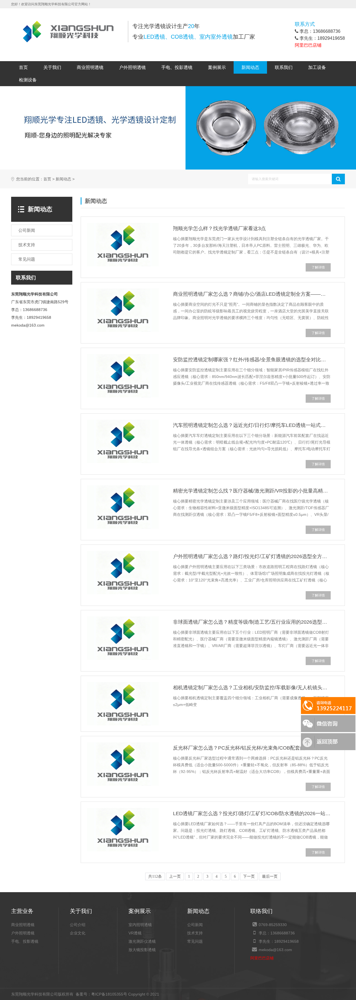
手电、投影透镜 (176, 67)
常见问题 (195, 941)
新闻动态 (250, 67)
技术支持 (195, 933)
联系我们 (284, 67)
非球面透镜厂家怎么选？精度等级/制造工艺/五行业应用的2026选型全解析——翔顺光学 (252, 622)
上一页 (175, 876)
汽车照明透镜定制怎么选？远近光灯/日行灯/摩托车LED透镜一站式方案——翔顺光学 (252, 425)
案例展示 (217, 67)
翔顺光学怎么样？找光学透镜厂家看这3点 (219, 228)
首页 (23, 67)
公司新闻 (195, 924)
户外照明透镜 (132, 67)
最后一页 (270, 876)
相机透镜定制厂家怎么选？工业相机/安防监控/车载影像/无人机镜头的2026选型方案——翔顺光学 (252, 687)
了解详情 (318, 267)
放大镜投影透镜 (142, 949)
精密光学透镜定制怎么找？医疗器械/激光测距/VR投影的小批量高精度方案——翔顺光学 (252, 491)
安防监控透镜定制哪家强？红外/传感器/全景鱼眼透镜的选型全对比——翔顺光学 (252, 359)
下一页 (249, 876)
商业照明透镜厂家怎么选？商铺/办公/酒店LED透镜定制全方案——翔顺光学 (252, 294)
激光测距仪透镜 (142, 941)
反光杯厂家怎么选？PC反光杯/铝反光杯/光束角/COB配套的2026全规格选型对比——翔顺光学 (252, 748)
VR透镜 (135, 933)
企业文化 (77, 933)
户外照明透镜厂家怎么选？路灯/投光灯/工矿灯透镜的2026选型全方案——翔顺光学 (252, 556)
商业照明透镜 (90, 67)
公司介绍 (77, 924)
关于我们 (52, 67)
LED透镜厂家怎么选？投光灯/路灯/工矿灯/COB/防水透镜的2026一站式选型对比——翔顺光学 (252, 813)
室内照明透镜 (140, 924)
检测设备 (28, 80)
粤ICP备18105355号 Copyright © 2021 (117, 994)
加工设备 (317, 67)
